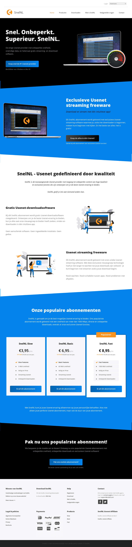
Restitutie (9, 525)
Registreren (70, 493)
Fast (68, 522)
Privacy (8, 522)
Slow (68, 516)
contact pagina (108, 495)
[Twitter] (105, 504)
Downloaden (75, 13)
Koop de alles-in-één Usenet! (82, 138)
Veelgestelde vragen (107, 13)
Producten (62, 13)
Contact (121, 13)
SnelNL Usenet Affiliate (105, 519)
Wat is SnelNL (90, 13)
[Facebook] (100, 504)
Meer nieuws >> (10, 500)
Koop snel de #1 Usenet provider (22, 64)
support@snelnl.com (107, 497)
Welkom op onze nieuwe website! (16, 496)
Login (106, 4)
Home (52, 13)
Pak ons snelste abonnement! (66, 462)
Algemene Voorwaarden (13, 516)
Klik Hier (48, 496)
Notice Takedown (11, 519)
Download (70, 496)
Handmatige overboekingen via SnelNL (18, 493)
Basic (68, 519)
